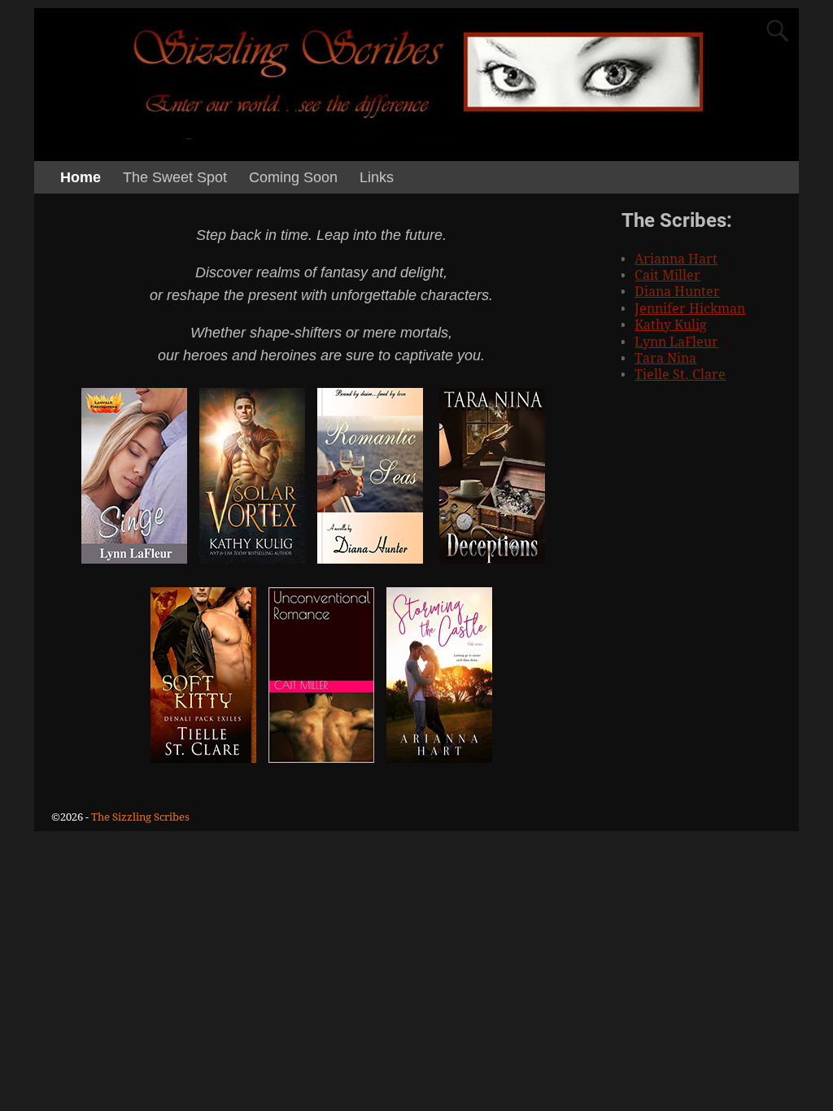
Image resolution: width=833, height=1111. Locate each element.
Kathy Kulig (671, 325)
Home (80, 177)
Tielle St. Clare (680, 374)
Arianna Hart (676, 259)
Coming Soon (293, 177)
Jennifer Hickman (690, 308)
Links (377, 177)
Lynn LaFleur (676, 342)
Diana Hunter (677, 291)
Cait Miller (667, 275)
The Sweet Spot (175, 177)
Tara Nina (665, 358)
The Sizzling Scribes (140, 817)
